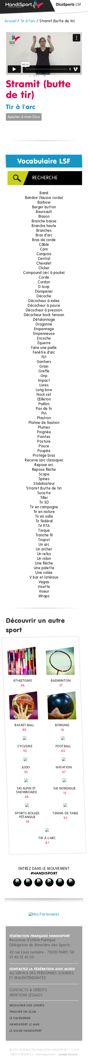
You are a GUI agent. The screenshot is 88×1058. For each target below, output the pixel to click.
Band (44, 193)
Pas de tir (44, 409)
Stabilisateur (44, 484)
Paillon (44, 404)
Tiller (44, 498)
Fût (44, 357)
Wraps (44, 596)
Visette (44, 587)
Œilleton (44, 399)
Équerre (44, 343)
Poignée (44, 432)
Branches (44, 231)
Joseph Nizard (67, 1054)
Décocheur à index (44, 301)
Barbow (44, 203)
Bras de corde (44, 240)
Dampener (44, 292)
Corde (44, 278)
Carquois (44, 254)
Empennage (44, 329)
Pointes (44, 437)
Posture (43, 442)
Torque (44, 531)
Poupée (44, 451)
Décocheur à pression (44, 310)
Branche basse (44, 221)
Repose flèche (44, 470)
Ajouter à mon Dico (24, 117)
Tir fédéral (44, 521)
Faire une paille (44, 348)
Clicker (44, 268)
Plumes (44, 428)
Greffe (44, 371)
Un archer (44, 549)
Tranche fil (44, 535)
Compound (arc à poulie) (44, 273)
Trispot (44, 540)
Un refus (44, 554)
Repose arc (44, 465)
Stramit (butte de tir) (44, 488)
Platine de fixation (44, 423)
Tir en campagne (44, 507)
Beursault (44, 212)
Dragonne (44, 324)
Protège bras (44, 456)
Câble (44, 245)
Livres (44, 385)
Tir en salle (44, 517)
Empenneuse (44, 334)
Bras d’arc (44, 235)
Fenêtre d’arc (44, 353)
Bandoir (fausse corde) (44, 198)
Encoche (44, 338)
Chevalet (44, 263)
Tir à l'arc (20, 107)
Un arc (44, 545)
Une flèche (44, 563)
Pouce (44, 446)
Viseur (44, 592)
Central (44, 259)
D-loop (44, 287)
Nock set (44, 395)
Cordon (44, 282)
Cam (44, 249)
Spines (44, 479)
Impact (44, 381)
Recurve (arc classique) (44, 460)
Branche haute (44, 226)
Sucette (44, 493)
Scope (44, 474)
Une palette (44, 568)
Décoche (44, 296)
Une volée (43, 573)
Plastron (44, 418)
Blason (44, 217)
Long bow (44, 390)
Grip (44, 376)
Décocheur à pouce (44, 306)
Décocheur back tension (44, 315)
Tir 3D (44, 503)
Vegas (44, 582)
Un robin (44, 559)
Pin (44, 413)
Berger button (44, 207)
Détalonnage (44, 320)
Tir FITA (44, 526)
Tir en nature (44, 512)
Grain (43, 367)
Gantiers (44, 362)
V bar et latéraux (44, 577)
